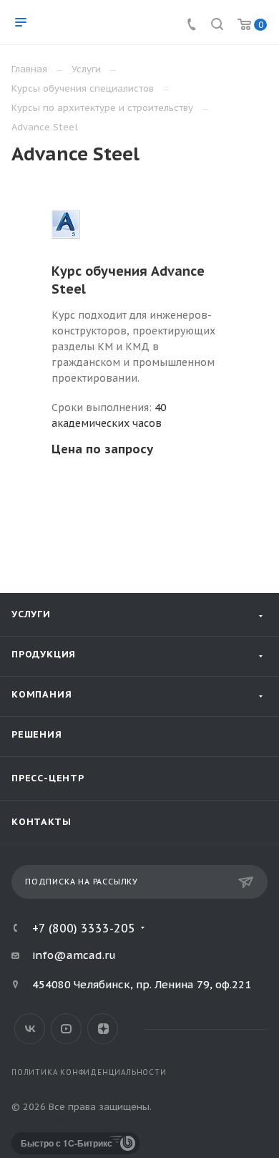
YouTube (66, 1028)
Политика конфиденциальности (89, 1072)
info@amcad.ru (74, 955)
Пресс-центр (47, 778)
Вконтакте (29, 1028)
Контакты (41, 822)
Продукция (43, 654)
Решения (36, 734)
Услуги (31, 614)
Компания (41, 694)
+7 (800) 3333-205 (83, 928)
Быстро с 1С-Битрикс (66, 1143)
